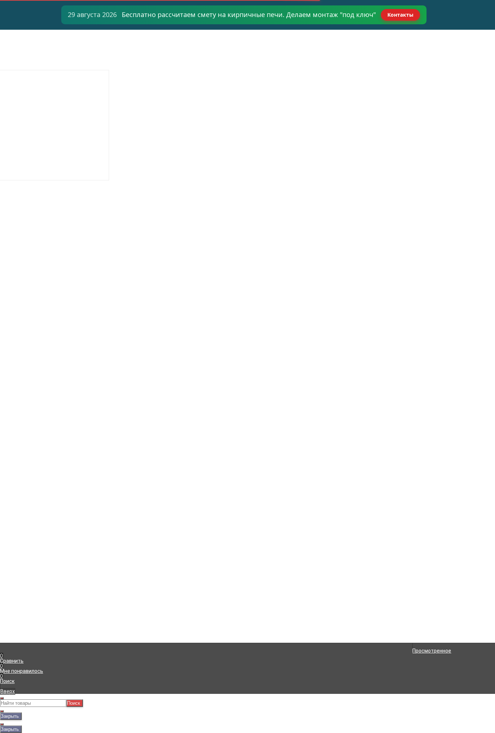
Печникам (19, 63)
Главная (16, 33)
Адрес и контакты (29, 43)
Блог (12, 88)
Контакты (400, 14)
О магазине (21, 68)
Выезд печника (25, 58)
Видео (14, 83)
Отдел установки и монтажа (41, 53)
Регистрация (343, 38)
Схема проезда (25, 73)
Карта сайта (139, 604)
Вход (334, 33)
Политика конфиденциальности (163, 609)
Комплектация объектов (37, 48)
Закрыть (10, 716)
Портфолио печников (32, 78)
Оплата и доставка (30, 38)
